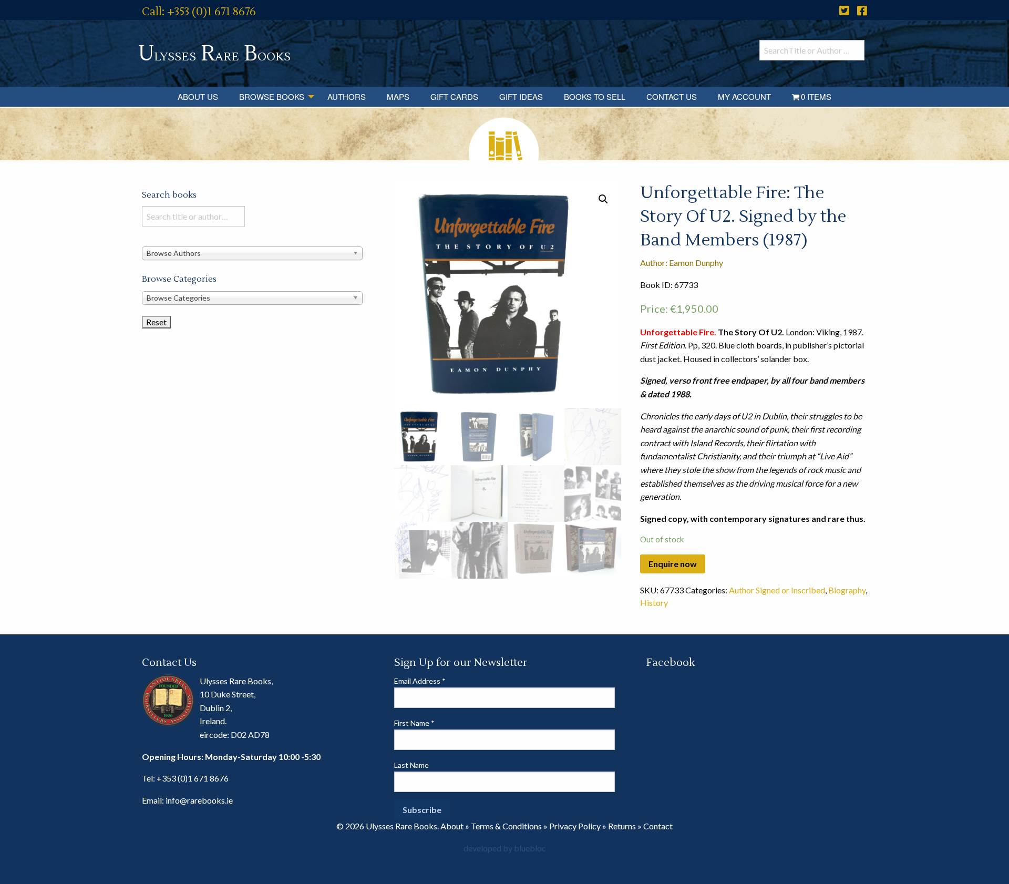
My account (744, 96)
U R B (214, 53)
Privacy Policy (575, 826)
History (654, 603)
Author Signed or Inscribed (777, 590)
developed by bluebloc (505, 848)
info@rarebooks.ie (199, 800)
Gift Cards (454, 96)
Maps (398, 96)
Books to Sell (594, 96)
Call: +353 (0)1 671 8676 (199, 12)
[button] (603, 199)
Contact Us (671, 96)
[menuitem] (198, 97)
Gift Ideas (521, 96)
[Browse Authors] (252, 252)
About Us (198, 96)
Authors (346, 96)
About (452, 826)
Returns (622, 826)
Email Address (420, 680)
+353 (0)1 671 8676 (193, 778)
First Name (414, 722)
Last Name (411, 764)
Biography (847, 590)
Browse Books (271, 96)
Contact (658, 826)
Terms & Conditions (506, 826)
